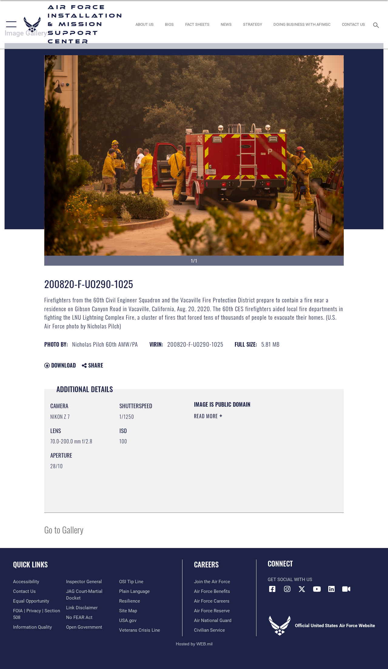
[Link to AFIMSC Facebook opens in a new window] (272, 588)
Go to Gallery (63, 529)
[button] (10, 24)
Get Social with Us (290, 579)
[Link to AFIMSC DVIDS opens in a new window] (346, 588)
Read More (206, 416)
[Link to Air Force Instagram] (287, 588)
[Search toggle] (377, 24)
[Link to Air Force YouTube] (316, 588)
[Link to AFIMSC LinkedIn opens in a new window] (331, 588)
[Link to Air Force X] (301, 588)
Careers (206, 565)
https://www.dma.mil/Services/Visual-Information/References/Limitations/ (248, 467)
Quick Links (30, 565)
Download (63, 365)
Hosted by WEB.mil (194, 643)
